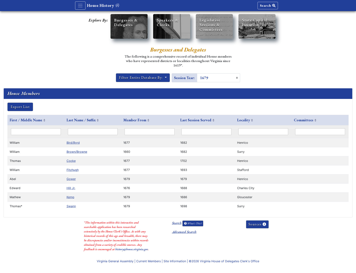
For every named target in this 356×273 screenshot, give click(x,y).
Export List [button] (20, 106)
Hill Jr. (71, 188)
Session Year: (184, 77)
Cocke (71, 161)
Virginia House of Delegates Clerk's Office (229, 261)
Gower (71, 179)
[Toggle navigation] (80, 5)
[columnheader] (35, 120)
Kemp (70, 197)
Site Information (175, 261)
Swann (71, 206)
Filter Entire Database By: (141, 77)
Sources (255, 224)
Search (266, 5)
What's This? (194, 223)
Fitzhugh (73, 170)
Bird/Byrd (73, 142)
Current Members (148, 261)
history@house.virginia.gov (131, 249)
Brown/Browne (77, 152)
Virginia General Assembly (115, 261)
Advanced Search (184, 232)
